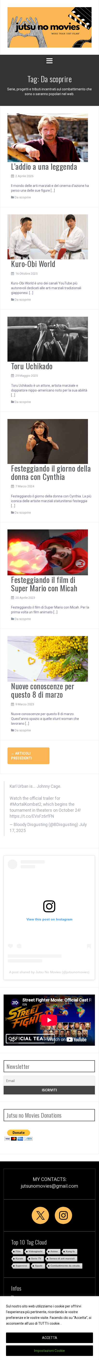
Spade (39, 1265)
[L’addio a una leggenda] (47, 137)
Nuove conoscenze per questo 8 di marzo (42, 690)
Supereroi (21, 1265)
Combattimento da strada (65, 1265)
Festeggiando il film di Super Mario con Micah (44, 583)
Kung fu (70, 1251)
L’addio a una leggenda (44, 166)
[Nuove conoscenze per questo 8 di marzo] (47, 658)
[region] (49, 1328)
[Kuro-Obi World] (47, 237)
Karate (19, 1258)
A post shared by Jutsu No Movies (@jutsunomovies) (49, 972)
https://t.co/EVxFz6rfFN (32, 816)
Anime (54, 1251)
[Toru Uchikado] (47, 339)
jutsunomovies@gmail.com (49, 1186)
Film (18, 1251)
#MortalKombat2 (25, 804)
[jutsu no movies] (49, 27)
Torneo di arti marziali (62, 1258)
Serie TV (36, 1258)
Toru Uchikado (32, 365)
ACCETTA (49, 1338)
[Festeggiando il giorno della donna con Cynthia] (47, 441)
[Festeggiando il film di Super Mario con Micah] (47, 552)
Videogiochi (36, 1251)
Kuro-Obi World (33, 263)
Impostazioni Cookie (49, 1351)
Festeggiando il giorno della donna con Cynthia (51, 472)
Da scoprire (23, 197)
